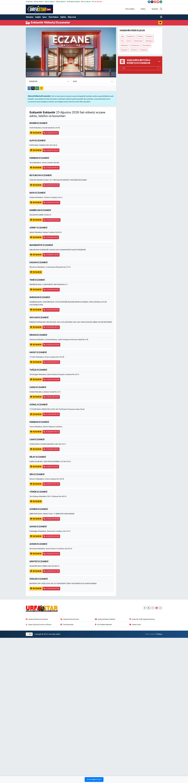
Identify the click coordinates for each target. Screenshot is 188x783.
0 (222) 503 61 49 (52, 414)
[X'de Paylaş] (33, 88)
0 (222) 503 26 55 (52, 362)
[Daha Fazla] (41, 88)
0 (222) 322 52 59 (52, 536)
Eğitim (63, 17)
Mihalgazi (149, 41)
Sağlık (38, 17)
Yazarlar (155, 9)
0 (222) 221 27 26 (52, 571)
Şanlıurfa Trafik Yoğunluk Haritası (143, 619)
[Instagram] (152, 608)
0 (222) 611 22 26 (52, 255)
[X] (148, 608)
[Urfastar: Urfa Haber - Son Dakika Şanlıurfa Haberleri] (39, 9)
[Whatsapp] (160, 608)
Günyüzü (149, 36)
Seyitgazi (124, 50)
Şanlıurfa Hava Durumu (71, 619)
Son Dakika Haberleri (104, 624)
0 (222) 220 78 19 (52, 397)
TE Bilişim (159, 634)
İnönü (129, 41)
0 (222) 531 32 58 (52, 185)
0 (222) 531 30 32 (52, 167)
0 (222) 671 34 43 (52, 432)
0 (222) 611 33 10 (52, 237)
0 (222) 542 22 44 (52, 220)
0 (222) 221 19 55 (52, 310)
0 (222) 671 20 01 (52, 449)
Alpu (122, 36)
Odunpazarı (135, 45)
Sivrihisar (134, 50)
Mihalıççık (124, 45)
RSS (30, 634)
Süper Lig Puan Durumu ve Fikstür (39, 624)
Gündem (29, 17)
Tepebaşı (143, 50)
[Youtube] (156, 608)
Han (122, 41)
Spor (44, 17)
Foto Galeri (129, 9)
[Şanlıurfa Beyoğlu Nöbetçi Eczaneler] (159, 61)
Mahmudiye (138, 41)
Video (143, 9)
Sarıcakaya (146, 45)
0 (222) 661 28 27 (52, 327)
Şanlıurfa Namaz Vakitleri (106, 619)
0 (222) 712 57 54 (52, 484)
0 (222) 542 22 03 (52, 202)
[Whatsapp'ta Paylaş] (37, 88)
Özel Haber (54, 17)
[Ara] (161, 9)
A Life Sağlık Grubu (94, 779)
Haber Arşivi (136, 624)
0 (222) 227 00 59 (52, 379)
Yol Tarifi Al (37, 133)
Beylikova (130, 36)
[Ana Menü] (161, 17)
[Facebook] (145, 608)
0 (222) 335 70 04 (52, 554)
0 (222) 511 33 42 (52, 150)
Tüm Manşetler (68, 624)
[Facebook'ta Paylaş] (29, 88)
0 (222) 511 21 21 (52, 133)
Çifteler (140, 36)
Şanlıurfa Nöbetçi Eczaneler (38, 619)
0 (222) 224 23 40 (52, 344)
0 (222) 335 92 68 (52, 519)
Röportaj (72, 17)
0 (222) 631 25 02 (52, 289)
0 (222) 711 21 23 (52, 466)
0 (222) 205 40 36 (52, 588)
